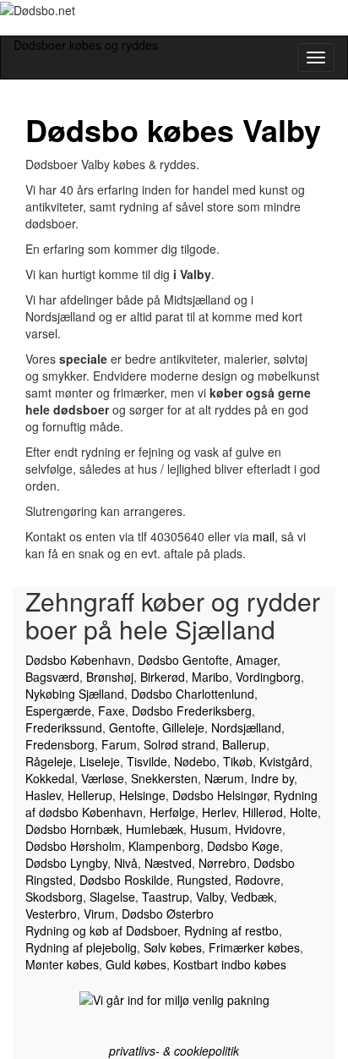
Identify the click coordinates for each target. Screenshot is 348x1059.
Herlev (219, 812)
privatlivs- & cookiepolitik (174, 1050)
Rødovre (257, 879)
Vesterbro (51, 913)
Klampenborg (164, 845)
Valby (210, 896)
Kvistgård (284, 761)
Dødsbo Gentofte (183, 659)
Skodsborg (54, 896)
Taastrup (165, 896)
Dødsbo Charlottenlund (192, 693)
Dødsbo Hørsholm (73, 845)
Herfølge (172, 812)
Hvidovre (258, 828)
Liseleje (99, 761)
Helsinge (142, 795)
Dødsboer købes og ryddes (86, 44)
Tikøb (238, 761)
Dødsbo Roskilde (124, 879)
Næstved (168, 862)
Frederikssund (63, 727)
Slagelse (112, 896)
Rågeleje (49, 761)
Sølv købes (173, 947)
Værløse (102, 778)
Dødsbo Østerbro (168, 913)
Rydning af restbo (231, 930)
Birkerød (162, 676)
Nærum (224, 778)
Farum (119, 744)
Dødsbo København (78, 659)
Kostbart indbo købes (229, 964)
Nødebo (195, 761)
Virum (99, 913)
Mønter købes (62, 964)
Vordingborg (268, 676)
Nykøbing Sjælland (74, 693)
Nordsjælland (246, 727)
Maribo (210, 676)
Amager (256, 659)
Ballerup (244, 744)
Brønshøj (109, 676)
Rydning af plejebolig (81, 947)
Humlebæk (154, 828)
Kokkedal (49, 778)
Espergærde (58, 710)
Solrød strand (179, 744)
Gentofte (132, 727)
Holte (304, 812)
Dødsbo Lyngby (66, 862)
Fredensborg (60, 744)
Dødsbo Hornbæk (72, 828)
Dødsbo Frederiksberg (192, 710)
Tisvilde (147, 761)
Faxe (111, 710)
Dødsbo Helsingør (219, 795)
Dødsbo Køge (243, 845)
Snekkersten (164, 778)
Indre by (272, 778)
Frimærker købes (254, 947)
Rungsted (202, 879)
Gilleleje (183, 727)
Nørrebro (222, 862)
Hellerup (90, 795)
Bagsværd (52, 676)
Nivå (126, 862)
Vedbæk (252, 896)
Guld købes (136, 964)
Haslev (43, 795)
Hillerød (262, 812)
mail (264, 536)
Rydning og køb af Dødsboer (101, 930)
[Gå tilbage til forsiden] (14, 27)
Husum (209, 828)
